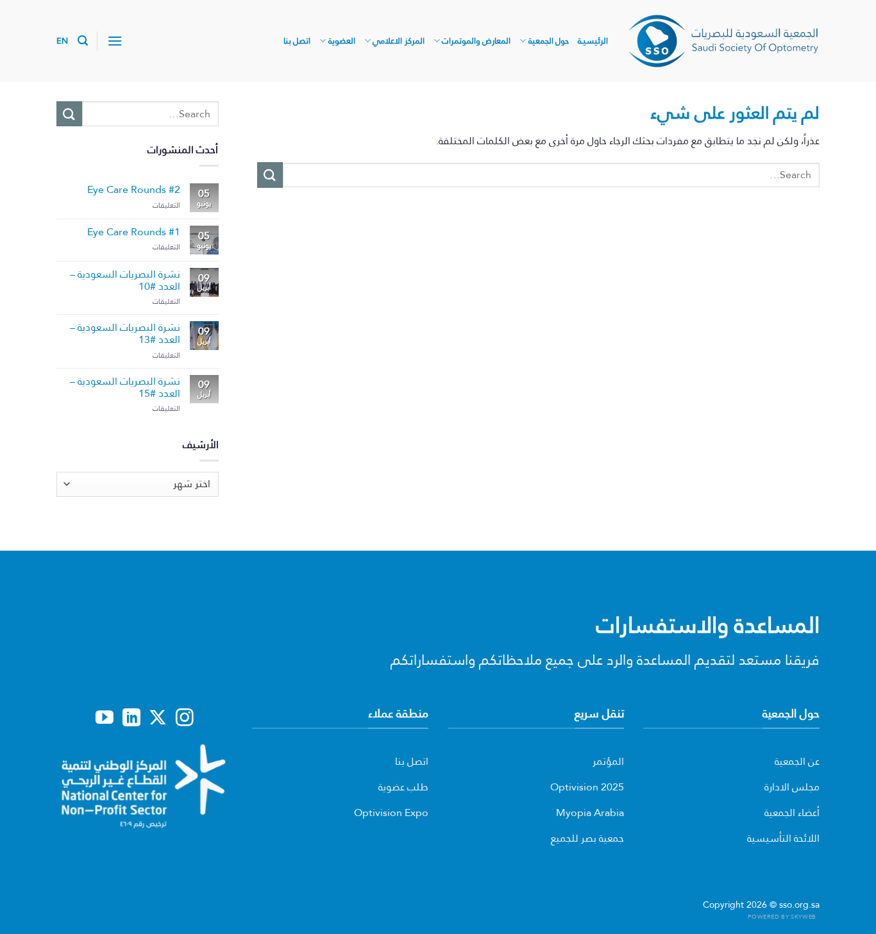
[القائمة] (114, 40)
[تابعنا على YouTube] (105, 718)
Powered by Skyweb (782, 916)
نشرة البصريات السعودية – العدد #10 (125, 280)
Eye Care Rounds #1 (133, 232)
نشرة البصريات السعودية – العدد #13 (125, 333)
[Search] (83, 40)
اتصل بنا (296, 40)
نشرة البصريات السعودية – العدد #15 (125, 387)
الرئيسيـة (593, 40)
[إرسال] (270, 174)
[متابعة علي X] (158, 718)
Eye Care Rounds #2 (133, 189)
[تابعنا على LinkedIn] (131, 718)
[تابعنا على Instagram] (185, 718)
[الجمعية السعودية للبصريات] (723, 41)
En (62, 40)
